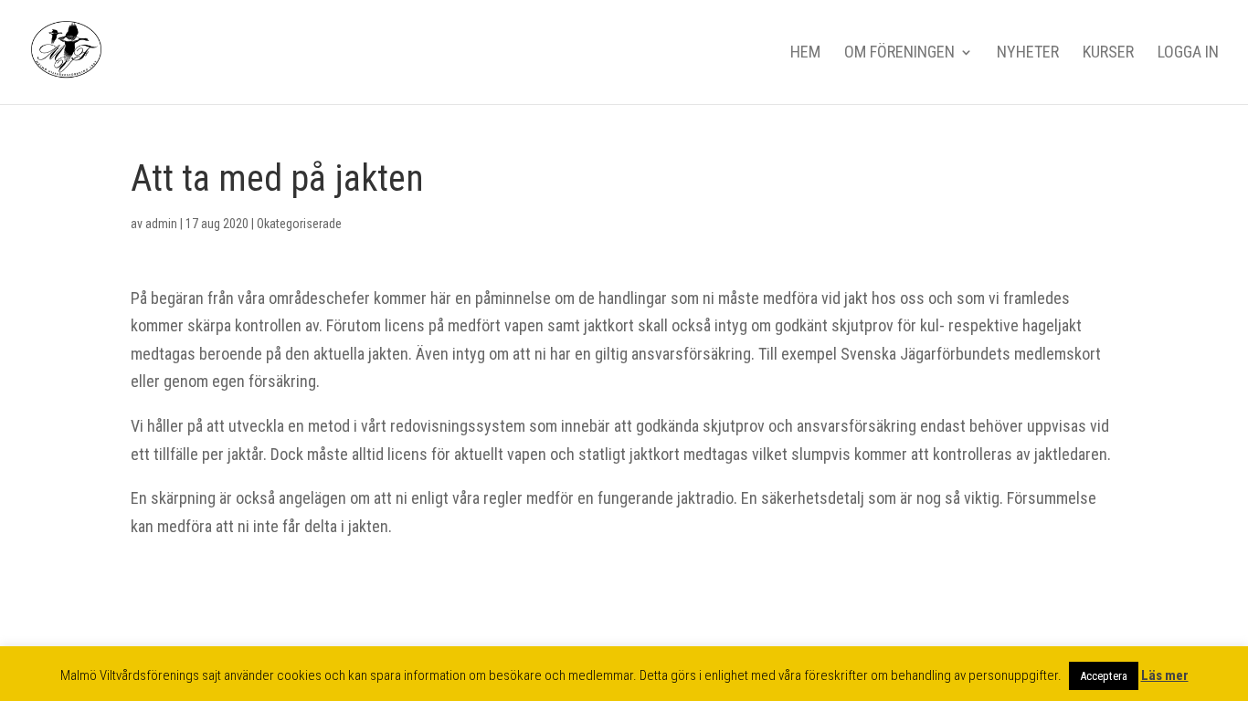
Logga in (1188, 53)
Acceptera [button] (1103, 676)
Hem (805, 53)
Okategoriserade (299, 223)
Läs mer (1165, 675)
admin (161, 223)
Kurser (1108, 53)
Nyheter (1028, 53)
